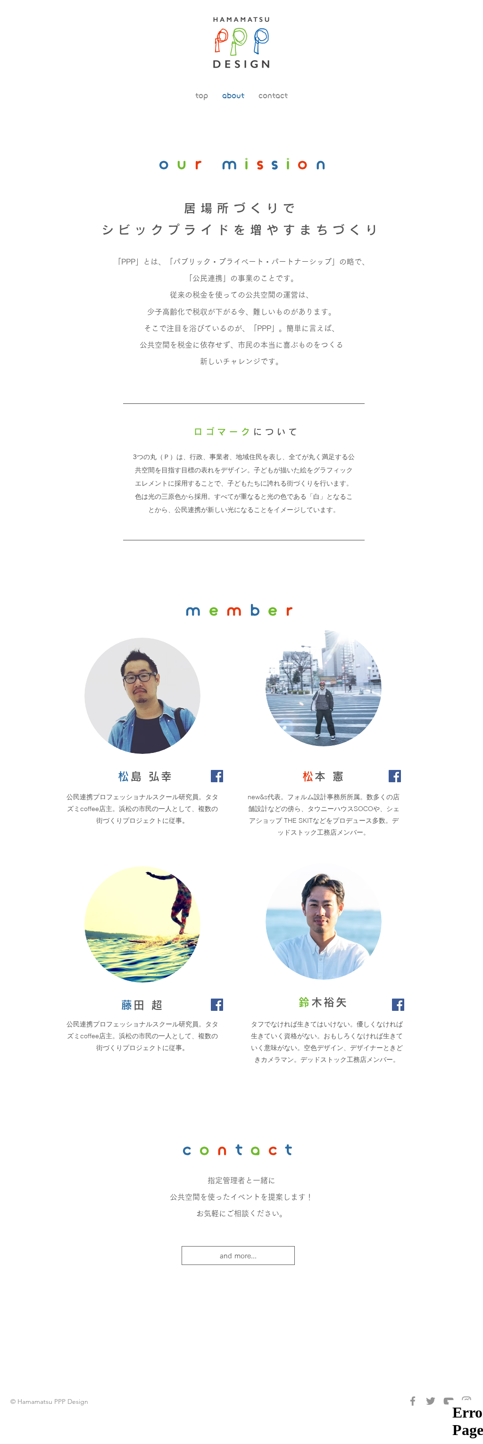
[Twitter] (431, 1401)
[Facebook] (217, 776)
